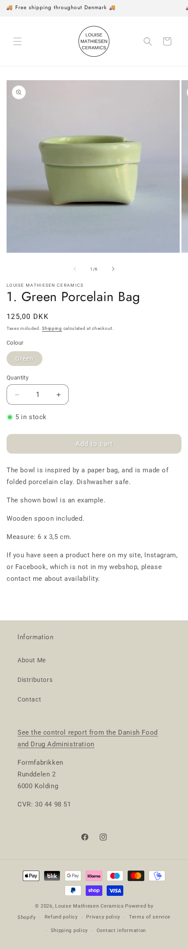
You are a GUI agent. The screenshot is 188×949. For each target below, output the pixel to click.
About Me (31, 660)
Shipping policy (69, 930)
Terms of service (150, 917)
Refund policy (61, 917)
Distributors (34, 679)
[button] (17, 41)
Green (24, 358)
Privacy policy (103, 917)
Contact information (121, 930)
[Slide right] (113, 268)
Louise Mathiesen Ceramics (89, 906)
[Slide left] (74, 268)
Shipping (52, 328)
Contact (29, 699)
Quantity (17, 377)
